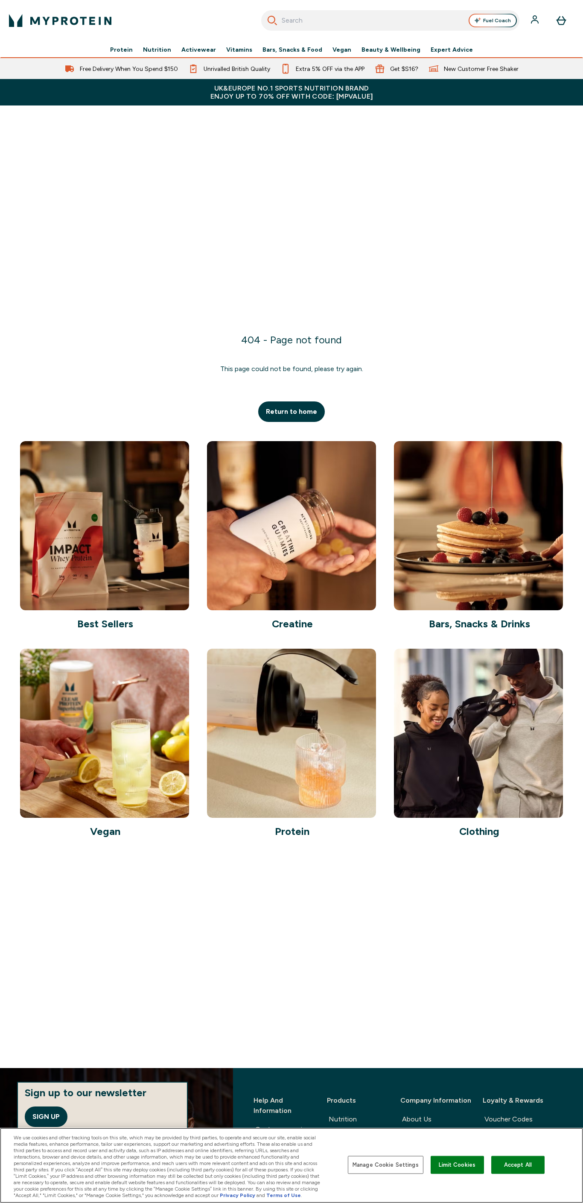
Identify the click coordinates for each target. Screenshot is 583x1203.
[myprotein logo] (60, 20)
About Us (416, 1119)
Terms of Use (283, 1195)
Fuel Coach (497, 20)
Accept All (518, 1165)
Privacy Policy (237, 1195)
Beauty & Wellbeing (390, 50)
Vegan (341, 50)
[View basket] (561, 20)
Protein (121, 50)
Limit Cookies (457, 1165)
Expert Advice (452, 50)
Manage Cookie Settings (386, 1165)
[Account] (535, 20)
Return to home (291, 411)
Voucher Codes (508, 1119)
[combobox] (390, 20)
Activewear (198, 50)
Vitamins (239, 50)
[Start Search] (272, 20)
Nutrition (157, 50)
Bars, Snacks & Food (292, 50)
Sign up (46, 1116)
